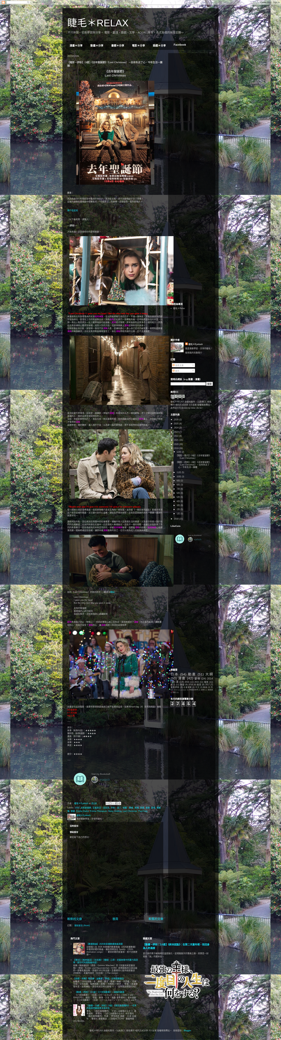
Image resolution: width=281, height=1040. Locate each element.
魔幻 (174, 692)
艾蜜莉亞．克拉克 (101, 807)
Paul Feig (142, 811)
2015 (196, 682)
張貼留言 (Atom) (82, 925)
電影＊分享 (138, 45)
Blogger (187, 1030)
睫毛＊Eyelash (195, 344)
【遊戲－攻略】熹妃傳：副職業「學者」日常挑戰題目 (98, 978)
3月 (179, 505)
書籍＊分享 (117, 45)
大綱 (209, 674)
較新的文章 (74, 919)
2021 (176, 440)
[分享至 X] (113, 803)
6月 (179, 493)
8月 (179, 484)
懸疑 (182, 684)
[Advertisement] (195, 76)
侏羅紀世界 (193, 690)
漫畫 (182, 678)
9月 (179, 480)
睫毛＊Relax (179, 308)
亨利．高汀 (116, 807)
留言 (176, 371)
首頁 (115, 919)
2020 (176, 444)
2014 (210, 678)
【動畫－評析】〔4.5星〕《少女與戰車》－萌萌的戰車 (99, 992)
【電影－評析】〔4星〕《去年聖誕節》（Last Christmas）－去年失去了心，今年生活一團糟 (193, 464)
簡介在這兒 (72, 210)
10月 (179, 476)
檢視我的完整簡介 (193, 352)
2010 (176, 690)
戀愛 (73, 811)
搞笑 (199, 684)
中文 (197, 687)
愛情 (153, 807)
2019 (77, 807)
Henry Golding (114, 811)
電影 (206, 682)
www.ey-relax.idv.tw (192, 408)
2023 (176, 432)
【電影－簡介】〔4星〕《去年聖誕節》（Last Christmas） (193, 456)
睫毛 (189, 401)
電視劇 (210, 690)
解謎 (205, 687)
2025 (176, 423)
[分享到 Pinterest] (119, 803)
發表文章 (179, 365)
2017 (207, 684)
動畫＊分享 (96, 45)
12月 (179, 452)
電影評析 (175, 687)
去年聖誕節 (86, 807)
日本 (175, 674)
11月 (179, 472)
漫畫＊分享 (76, 45)
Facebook (180, 44)
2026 (176, 419)
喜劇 (148, 807)
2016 (187, 682)
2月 (179, 509)
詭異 (203, 690)
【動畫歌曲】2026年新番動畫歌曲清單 (105, 944)
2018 (176, 519)
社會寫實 (187, 687)
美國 (136, 807)
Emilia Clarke (82, 811)
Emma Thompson (98, 811)
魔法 (173, 684)
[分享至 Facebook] (116, 803)
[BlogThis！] (110, 803)
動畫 (192, 674)
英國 (142, 807)
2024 (176, 427)
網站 (112, 592)
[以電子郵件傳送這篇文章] (107, 803)
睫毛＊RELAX (97, 23)
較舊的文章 (156, 919)
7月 (179, 489)
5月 (179, 497)
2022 (176, 436)
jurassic (183, 690)
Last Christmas (130, 811)
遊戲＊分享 (159, 45)
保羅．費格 (128, 807)
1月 (179, 513)
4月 (179, 501)
